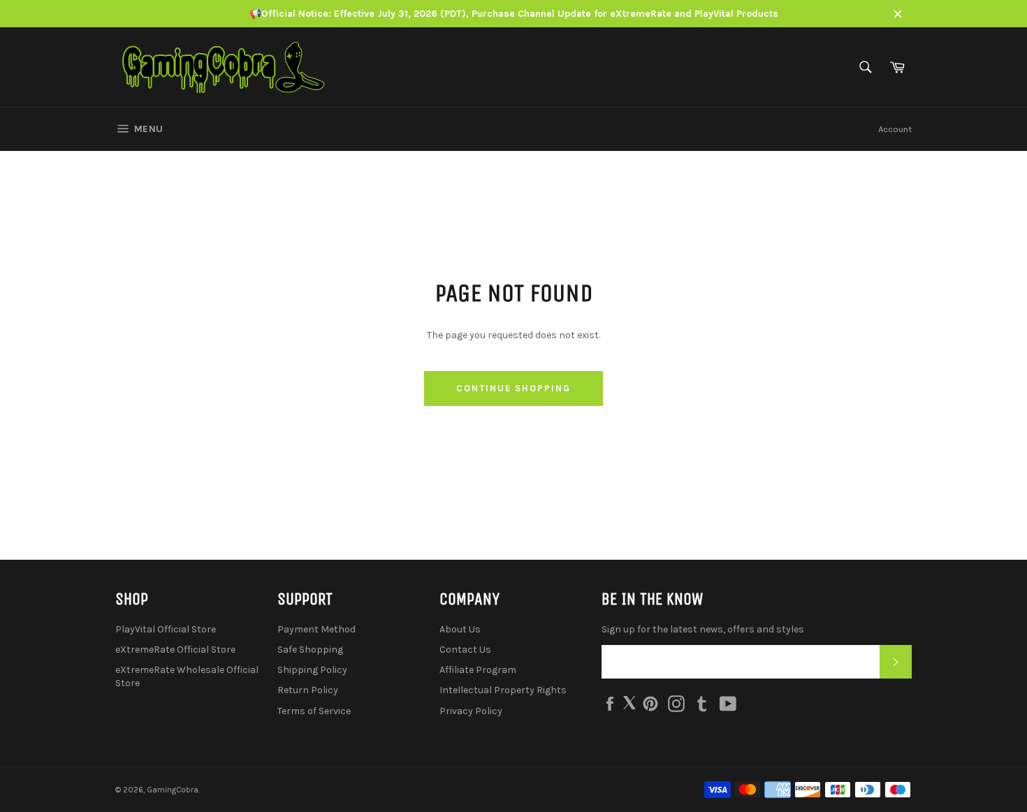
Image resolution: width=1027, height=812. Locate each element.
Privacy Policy (470, 711)
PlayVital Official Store (165, 629)
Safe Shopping (310, 649)
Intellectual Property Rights (503, 690)
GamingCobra (172, 790)
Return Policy (307, 690)
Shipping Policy (312, 670)
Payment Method (316, 629)
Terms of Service (314, 711)
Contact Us (465, 649)
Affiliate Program (477, 670)
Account (895, 129)
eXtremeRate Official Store (175, 649)
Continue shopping (513, 388)
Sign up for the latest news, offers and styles (703, 629)
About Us (460, 629)
